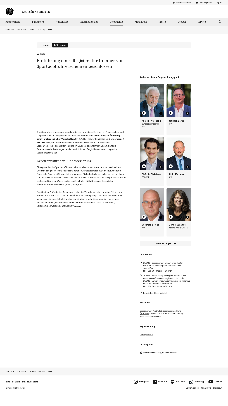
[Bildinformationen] (160, 113)
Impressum (217, 388)
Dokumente (116, 21)
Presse (162, 21)
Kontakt (16, 381)
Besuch (182, 21)
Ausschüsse (62, 21)
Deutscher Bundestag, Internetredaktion (160, 352)
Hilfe (8, 381)
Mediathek (141, 21)
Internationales (89, 21)
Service (202, 21)
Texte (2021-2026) (37, 29)
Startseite (10, 29)
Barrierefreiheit (192, 388)
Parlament (38, 21)
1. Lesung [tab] (44, 45)
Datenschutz (206, 388)
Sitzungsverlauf (146, 334)
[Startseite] (28, 11)
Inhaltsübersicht (30, 381)
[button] (219, 2)
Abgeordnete (13, 21)
